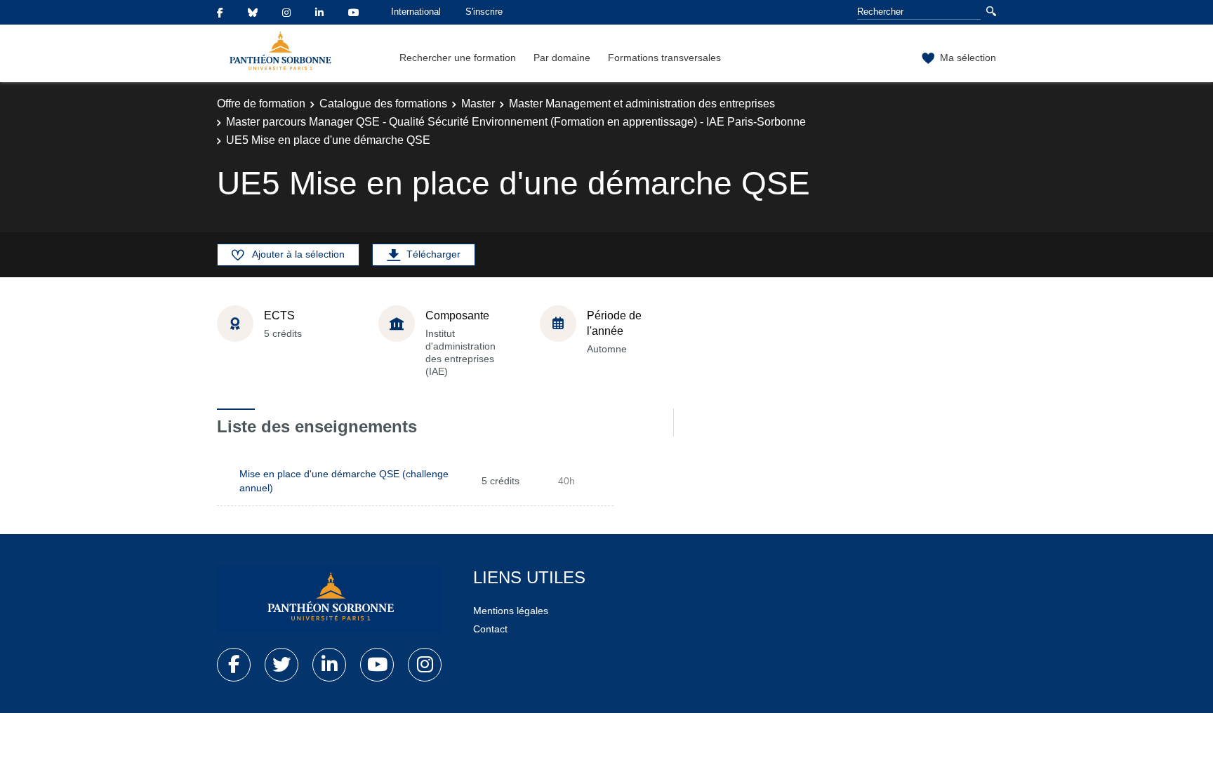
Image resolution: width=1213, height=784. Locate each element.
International (416, 11)
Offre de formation (261, 103)
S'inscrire (484, 11)
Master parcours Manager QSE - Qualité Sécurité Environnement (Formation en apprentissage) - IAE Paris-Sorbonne (516, 122)
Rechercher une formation (457, 57)
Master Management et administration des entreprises (642, 103)
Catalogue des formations (383, 103)
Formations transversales (664, 57)
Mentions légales (510, 610)
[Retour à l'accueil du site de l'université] (329, 599)
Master (478, 103)
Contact (490, 628)
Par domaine (561, 57)
